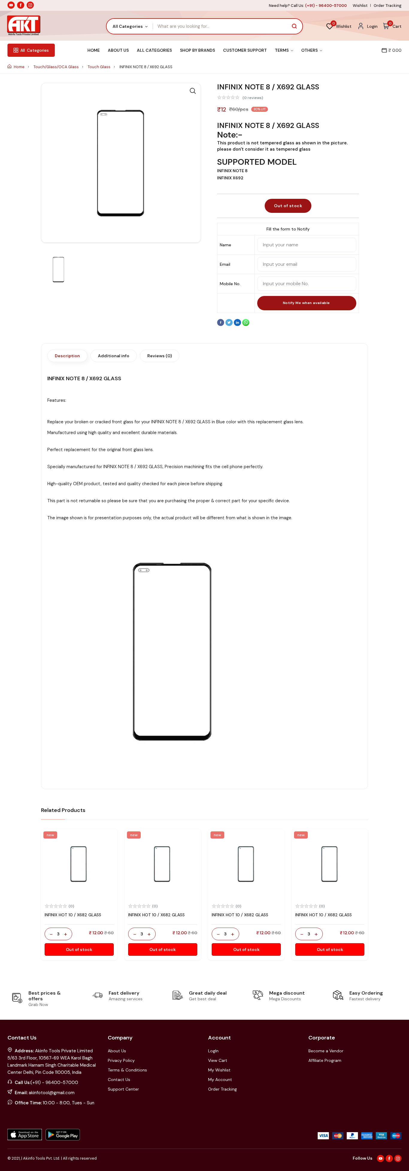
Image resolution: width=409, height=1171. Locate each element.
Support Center (123, 1089)
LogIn (213, 1051)
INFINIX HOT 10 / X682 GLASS (73, 914)
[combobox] (130, 26)
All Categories (154, 50)
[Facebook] (221, 324)
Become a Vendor (325, 1051)
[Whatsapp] (245, 324)
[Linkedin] (238, 324)
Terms (282, 50)
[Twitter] (229, 324)
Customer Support (245, 50)
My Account (220, 1079)
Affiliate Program (324, 1060)
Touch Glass (99, 66)
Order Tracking (388, 5)
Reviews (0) (159, 355)
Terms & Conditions (127, 1070)
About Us (118, 50)
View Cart (217, 1060)
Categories (34, 50)
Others (310, 50)
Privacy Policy (121, 1060)
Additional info (113, 355)
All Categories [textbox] (128, 26)
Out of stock (288, 205)
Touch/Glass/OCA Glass (57, 66)
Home (93, 50)
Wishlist (360, 5)
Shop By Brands (197, 50)
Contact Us (119, 1079)
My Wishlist (219, 1070)
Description (67, 355)
